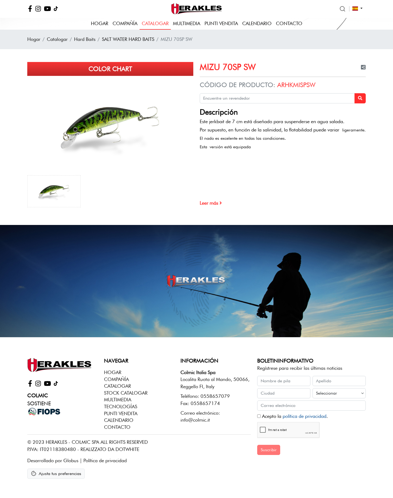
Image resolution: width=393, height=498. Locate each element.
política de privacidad (304, 416)
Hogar (99, 23)
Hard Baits (84, 39)
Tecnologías (120, 406)
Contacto (289, 23)
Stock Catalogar (126, 393)
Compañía (125, 23)
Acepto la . (294, 416)
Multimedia (186, 23)
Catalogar (155, 23)
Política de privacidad (105, 460)
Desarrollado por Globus (52, 460)
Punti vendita (221, 23)
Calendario (257, 23)
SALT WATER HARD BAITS (128, 39)
